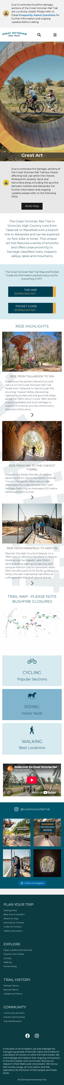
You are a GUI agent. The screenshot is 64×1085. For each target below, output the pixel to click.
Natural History (11, 989)
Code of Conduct (13, 927)
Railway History (11, 985)
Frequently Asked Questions (37, 15)
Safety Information (13, 931)
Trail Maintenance (13, 1021)
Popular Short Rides (14, 954)
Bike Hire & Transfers (14, 914)
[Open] (17, 832)
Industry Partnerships (14, 1017)
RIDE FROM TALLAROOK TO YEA (32, 376)
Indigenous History (13, 994)
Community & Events (14, 1013)
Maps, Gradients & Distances (18, 950)
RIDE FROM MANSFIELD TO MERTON (32, 548)
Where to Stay (11, 918)
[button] (32, 292)
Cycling (7, 958)
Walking (8, 962)
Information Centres (14, 922)
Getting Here (10, 910)
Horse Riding (10, 966)
